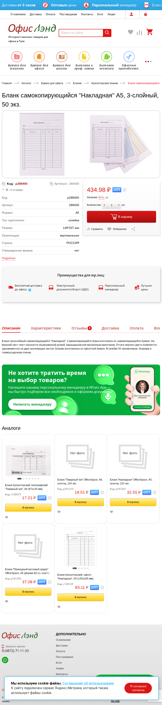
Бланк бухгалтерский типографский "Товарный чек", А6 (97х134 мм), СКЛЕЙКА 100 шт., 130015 (26, 487)
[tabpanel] (28, 460)
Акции (111, 14)
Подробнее (9, 258)
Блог (100, 14)
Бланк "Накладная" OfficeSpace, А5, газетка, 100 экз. (131, 481)
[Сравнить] (139, 33)
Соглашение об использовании (88, 683)
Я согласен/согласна (138, 688)
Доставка (36, 14)
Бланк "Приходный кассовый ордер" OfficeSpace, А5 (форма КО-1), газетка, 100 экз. (28, 571)
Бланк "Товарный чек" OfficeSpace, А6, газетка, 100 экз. (80, 481)
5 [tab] (33, 479)
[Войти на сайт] (147, 14)
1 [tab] (19, 479)
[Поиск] (107, 33)
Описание (11, 328)
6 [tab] (36, 479)
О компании (18, 14)
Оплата (50, 14)
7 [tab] (39, 479)
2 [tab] (24, 479)
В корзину (125, 217)
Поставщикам (68, 14)
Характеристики (46, 328)
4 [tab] (30, 479)
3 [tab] (27, 479)
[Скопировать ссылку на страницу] (133, 229)
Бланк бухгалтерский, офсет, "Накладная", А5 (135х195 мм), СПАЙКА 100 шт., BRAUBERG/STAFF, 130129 (79, 577)
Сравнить (97, 229)
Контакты (87, 14)
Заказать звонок (15, 646)
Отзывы (79, 328)
